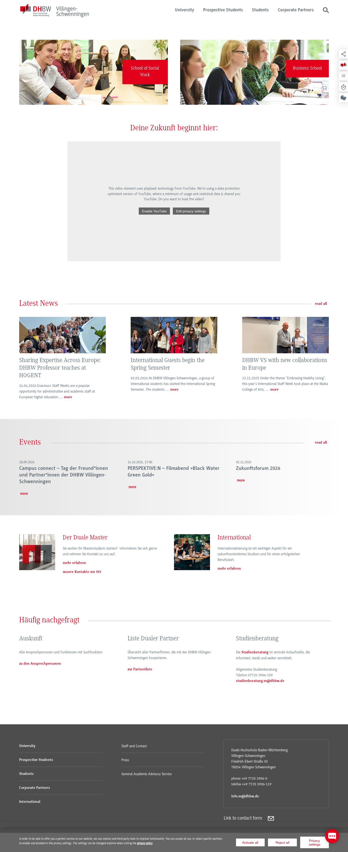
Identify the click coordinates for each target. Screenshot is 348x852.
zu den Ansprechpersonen (40, 664)
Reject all (282, 842)
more (68, 397)
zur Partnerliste (140, 669)
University (184, 10)
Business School (307, 68)
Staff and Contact (134, 746)
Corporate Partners (296, 10)
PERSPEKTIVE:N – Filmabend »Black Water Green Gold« (173, 472)
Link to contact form (243, 818)
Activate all (250, 842)
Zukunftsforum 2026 (258, 468)
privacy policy (144, 843)
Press (125, 760)
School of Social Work (145, 72)
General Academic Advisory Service (146, 774)
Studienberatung (254, 652)
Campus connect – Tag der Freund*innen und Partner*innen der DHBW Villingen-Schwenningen (63, 475)
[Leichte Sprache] (343, 86)
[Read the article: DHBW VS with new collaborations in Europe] (285, 335)
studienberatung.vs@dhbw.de (260, 681)
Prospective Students (223, 10)
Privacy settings (314, 842)
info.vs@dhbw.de (245, 796)
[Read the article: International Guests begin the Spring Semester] (174, 335)
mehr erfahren (74, 563)
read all (321, 304)
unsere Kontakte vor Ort (82, 572)
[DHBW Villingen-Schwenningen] (54, 11)
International (29, 802)
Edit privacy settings (191, 211)
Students (260, 10)
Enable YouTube (154, 211)
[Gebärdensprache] (343, 97)
